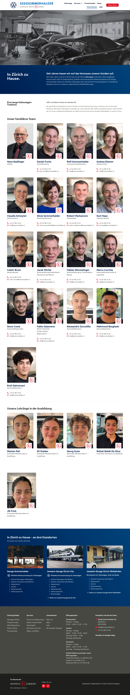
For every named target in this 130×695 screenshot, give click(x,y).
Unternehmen (92, 7)
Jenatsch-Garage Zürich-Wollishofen (104, 571)
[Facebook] (43, 686)
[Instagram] (48, 686)
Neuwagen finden (13, 620)
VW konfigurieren (13, 625)
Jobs (100, 7)
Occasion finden (12, 622)
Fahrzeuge (68, 3)
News (99, 3)
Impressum (86, 684)
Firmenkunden (89, 3)
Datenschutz (95, 684)
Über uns (49, 620)
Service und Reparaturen (35, 620)
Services (77, 3)
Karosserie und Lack (34, 628)
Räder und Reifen (33, 631)
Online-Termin (12, 628)
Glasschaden (31, 625)
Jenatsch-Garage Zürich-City (60, 571)
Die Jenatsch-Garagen (54, 628)
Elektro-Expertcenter (34, 622)
